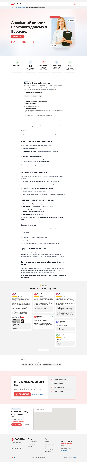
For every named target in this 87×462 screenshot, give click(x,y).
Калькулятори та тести (49, 444)
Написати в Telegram (38, 394)
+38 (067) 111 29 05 (72, 0)
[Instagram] (18, 448)
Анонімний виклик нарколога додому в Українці (31, 364)
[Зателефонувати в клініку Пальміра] (74, 4)
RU (14, 457)
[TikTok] (21, 448)
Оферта (46, 448)
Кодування (30, 446)
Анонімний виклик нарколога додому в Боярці (52, 364)
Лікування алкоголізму (32, 441)
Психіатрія (51, 4)
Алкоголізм (29, 4)
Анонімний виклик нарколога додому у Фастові (52, 362)
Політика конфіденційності (50, 449)
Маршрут (27, 424)
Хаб (56, 4)
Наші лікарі (47, 441)
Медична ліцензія (48, 451)
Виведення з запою (31, 444)
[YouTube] (12, 448)
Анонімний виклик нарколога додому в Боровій (31, 362)
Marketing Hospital (72, 457)
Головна (12, 7)
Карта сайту (47, 446)
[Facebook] (15, 448)
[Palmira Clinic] (16, 4)
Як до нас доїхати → (65, 450)
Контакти (67, 4)
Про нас (60, 4)
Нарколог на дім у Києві (20, 7)
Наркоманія (36, 4)
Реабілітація (43, 4)
